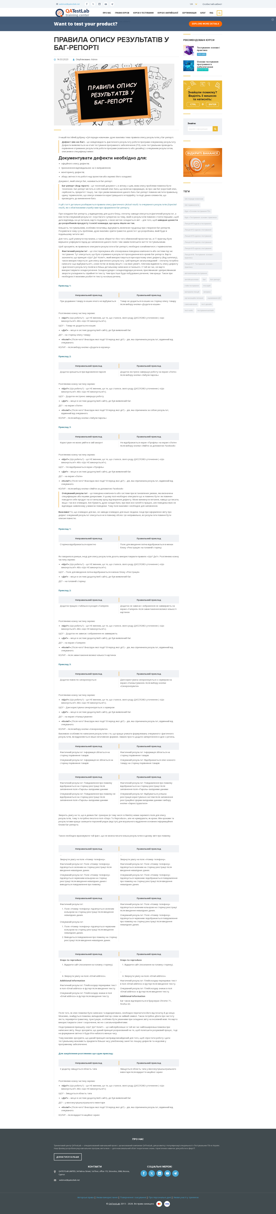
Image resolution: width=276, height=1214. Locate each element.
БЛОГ (203, 13)
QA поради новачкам (194, 199)
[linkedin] (99, 4)
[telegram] (112, 4)
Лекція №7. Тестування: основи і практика (199, 265)
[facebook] (87, 4)
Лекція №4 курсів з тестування (198, 242)
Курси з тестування (143, 13)
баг (204, 279)
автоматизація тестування (196, 273)
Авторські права (85, 1197)
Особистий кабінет (212, 4)
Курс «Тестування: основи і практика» (201, 217)
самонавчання (191, 304)
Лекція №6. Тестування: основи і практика (199, 256)
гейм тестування (192, 286)
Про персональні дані (159, 1197)
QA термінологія (192, 205)
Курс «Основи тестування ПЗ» (197, 211)
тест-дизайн (206, 304)
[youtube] (106, 4)
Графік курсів (122, 13)
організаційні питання (194, 298)
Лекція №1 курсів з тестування (198, 224)
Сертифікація (189, 13)
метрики (207, 292)
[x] (93, 4)
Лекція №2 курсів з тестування (198, 230)
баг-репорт (215, 279)
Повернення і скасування (133, 1197)
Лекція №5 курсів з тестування (198, 248)
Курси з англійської (168, 13)
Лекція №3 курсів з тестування (198, 236)
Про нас (107, 13)
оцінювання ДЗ (214, 298)
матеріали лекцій (192, 292)
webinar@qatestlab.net (69, 4)
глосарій (206, 286)
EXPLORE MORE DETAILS (205, 23)
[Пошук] (215, 128)
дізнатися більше (67, 1157)
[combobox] (194, 4)
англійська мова (192, 279)
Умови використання (107, 1197)
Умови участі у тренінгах (186, 1197)
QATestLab (114, 1203)
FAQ (211, 13)
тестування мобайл (205, 310)
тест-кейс (189, 310)
